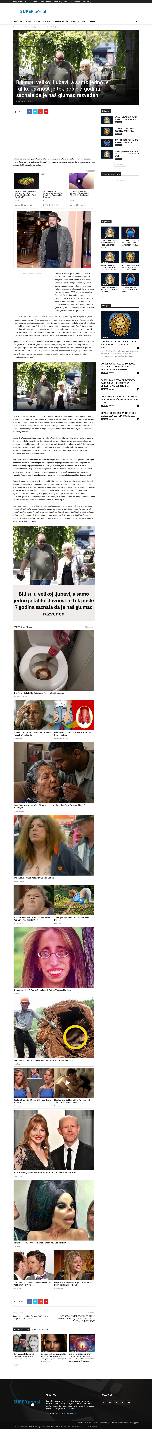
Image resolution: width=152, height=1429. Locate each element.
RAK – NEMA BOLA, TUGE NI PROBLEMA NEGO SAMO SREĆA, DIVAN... (130, 243)
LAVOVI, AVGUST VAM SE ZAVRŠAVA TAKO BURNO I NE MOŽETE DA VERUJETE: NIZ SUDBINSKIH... (118, 367)
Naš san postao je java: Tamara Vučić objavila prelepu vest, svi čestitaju (30, 1317)
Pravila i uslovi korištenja (72, 1)
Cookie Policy (57, 1)
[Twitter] (109, 1402)
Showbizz (47, 21)
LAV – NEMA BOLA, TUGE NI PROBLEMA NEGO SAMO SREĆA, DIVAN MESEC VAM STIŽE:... (119, 399)
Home (15, 27)
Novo (28, 21)
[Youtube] (129, 1402)
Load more (119, 165)
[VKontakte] (122, 1402)
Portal (103, 348)
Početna (34, 1)
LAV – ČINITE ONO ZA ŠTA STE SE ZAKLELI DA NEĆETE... (118, 343)
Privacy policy (86, 1)
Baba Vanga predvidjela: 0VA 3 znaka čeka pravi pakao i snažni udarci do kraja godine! (24, 1356)
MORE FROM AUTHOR (40, 1329)
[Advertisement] (54, 138)
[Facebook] (103, 1402)
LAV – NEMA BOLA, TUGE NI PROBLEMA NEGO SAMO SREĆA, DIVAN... (130, 267)
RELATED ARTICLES (21, 1329)
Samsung (21, 101)
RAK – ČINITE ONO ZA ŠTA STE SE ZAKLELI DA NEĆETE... (129, 290)
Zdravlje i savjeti (79, 21)
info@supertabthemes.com (65, 1413)
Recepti (93, 21)
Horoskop (45, 1351)
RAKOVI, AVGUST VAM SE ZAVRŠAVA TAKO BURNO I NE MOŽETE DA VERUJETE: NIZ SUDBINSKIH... (118, 383)
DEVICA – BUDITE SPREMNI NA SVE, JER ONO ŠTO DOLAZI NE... (109, 267)
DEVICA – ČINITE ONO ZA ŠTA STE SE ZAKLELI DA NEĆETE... (109, 290)
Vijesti (37, 21)
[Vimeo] (116, 1402)
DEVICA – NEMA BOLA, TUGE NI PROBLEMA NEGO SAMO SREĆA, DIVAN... (127, 153)
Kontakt (48, 1)
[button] (136, 21)
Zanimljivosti (61, 21)
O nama (41, 1)
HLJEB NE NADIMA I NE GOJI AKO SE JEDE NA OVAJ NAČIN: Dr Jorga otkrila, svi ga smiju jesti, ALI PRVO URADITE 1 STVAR (76, 1318)
